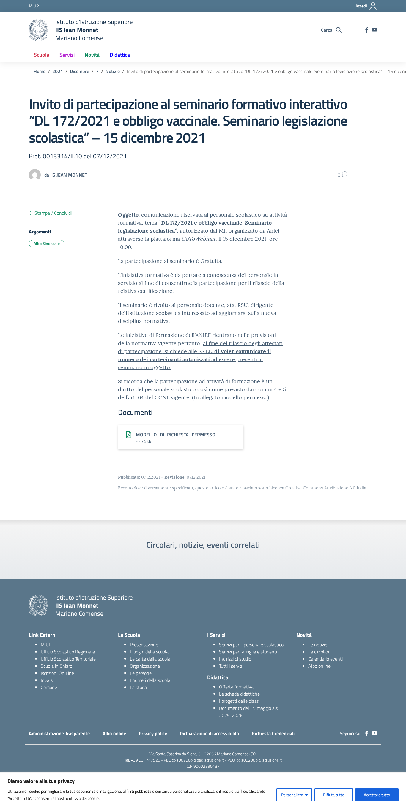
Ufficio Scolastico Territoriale (68, 658)
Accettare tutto (377, 795)
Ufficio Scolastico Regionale (68, 651)
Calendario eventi (325, 658)
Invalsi (47, 680)
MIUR (46, 644)
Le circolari (318, 651)
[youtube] (374, 30)
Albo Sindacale (47, 243)
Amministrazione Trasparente (59, 733)
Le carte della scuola (150, 658)
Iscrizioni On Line (57, 673)
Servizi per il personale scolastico (251, 644)
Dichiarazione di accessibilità (209, 733)
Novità (92, 55)
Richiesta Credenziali (273, 733)
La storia (138, 687)
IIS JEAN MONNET (68, 175)
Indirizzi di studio (235, 658)
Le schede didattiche (239, 693)
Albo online (319, 665)
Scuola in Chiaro (56, 665)
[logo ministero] (38, 30)
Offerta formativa (236, 686)
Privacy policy (153, 733)
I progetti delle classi (239, 701)
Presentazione (144, 644)
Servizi (67, 55)
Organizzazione (145, 665)
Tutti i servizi (231, 665)
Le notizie (317, 644)
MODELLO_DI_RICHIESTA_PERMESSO (175, 434)
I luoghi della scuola (149, 651)
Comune (49, 687)
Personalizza (292, 795)
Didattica (120, 55)
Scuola (41, 55)
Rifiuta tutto (333, 795)
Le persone (141, 673)
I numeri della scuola (150, 680)
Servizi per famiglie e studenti (248, 651)
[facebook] (366, 30)
